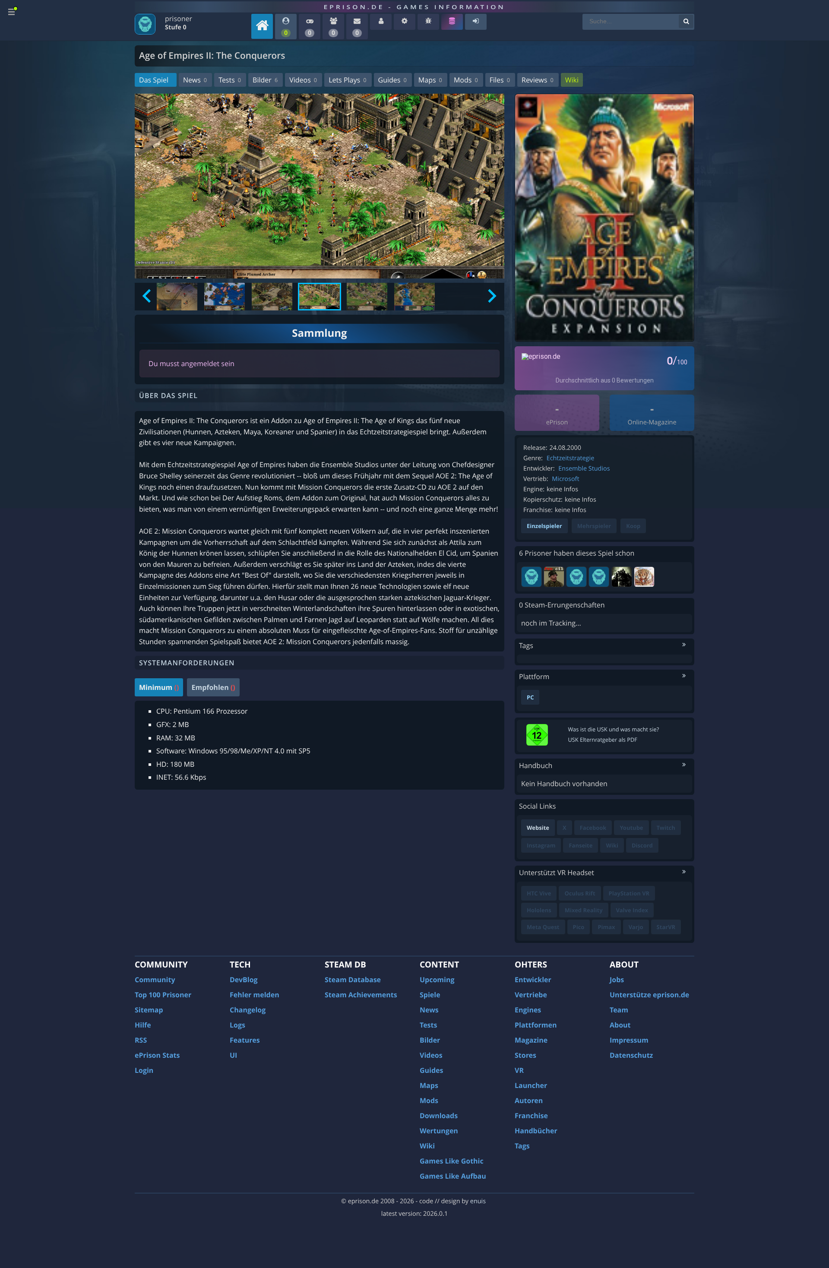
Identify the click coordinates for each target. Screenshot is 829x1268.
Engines (528, 1010)
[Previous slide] (147, 296)
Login (144, 1070)
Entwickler (533, 979)
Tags (522, 1146)
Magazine (531, 1040)
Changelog (248, 1010)
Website (538, 828)
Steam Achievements (361, 994)
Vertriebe (531, 994)
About (620, 1025)
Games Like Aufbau (453, 1176)
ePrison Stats (157, 1055)
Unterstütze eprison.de (649, 994)
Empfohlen (213, 687)
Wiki (572, 80)
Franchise (531, 1115)
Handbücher (536, 1130)
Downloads (439, 1115)
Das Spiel (153, 80)
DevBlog (244, 979)
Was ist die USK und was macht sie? (613, 729)
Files (500, 80)
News (195, 80)
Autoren (529, 1100)
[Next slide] (491, 296)
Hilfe (143, 1025)
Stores (525, 1055)
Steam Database (353, 979)
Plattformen (536, 1025)
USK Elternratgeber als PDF (602, 739)
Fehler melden (254, 994)
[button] (177, 296)
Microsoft (565, 479)
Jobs (617, 979)
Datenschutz (631, 1055)
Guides (392, 80)
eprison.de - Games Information (414, 7)
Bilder (265, 80)
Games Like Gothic (452, 1161)
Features (245, 1040)
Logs (237, 1025)
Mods (466, 80)
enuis (478, 1201)
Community (155, 979)
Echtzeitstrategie (571, 458)
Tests (229, 80)
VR (519, 1070)
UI (233, 1055)
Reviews (538, 80)
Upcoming (437, 979)
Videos (303, 80)
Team (619, 1010)
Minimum (159, 687)
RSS (141, 1040)
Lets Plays (347, 80)
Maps (430, 80)
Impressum (629, 1040)
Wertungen (439, 1130)
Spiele (430, 994)
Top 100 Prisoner (163, 994)
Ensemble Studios (584, 469)
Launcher (531, 1085)
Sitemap (149, 1010)
